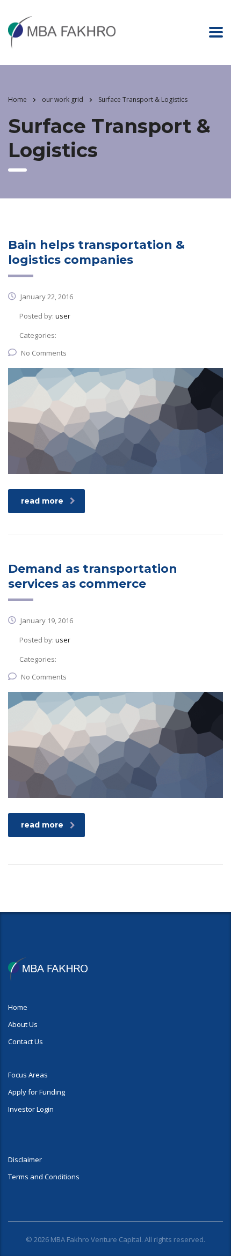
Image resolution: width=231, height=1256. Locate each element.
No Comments (44, 353)
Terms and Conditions (44, 1176)
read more (42, 501)
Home (17, 99)
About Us (23, 1024)
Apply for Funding (36, 1092)
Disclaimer (25, 1159)
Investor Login (31, 1109)
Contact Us (25, 1041)
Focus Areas (28, 1075)
